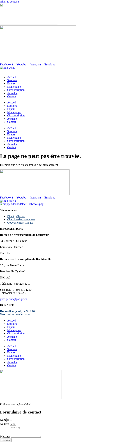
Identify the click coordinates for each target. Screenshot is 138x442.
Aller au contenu (9, 1)
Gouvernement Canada (20, 222)
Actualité (12, 93)
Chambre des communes (21, 219)
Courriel (5, 423)
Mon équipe (14, 86)
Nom (3, 419)
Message (5, 436)
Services (12, 80)
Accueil (11, 77)
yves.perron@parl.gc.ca (13, 299)
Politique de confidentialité (15, 404)
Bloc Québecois (16, 216)
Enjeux (11, 83)
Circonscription (16, 89)
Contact (11, 96)
